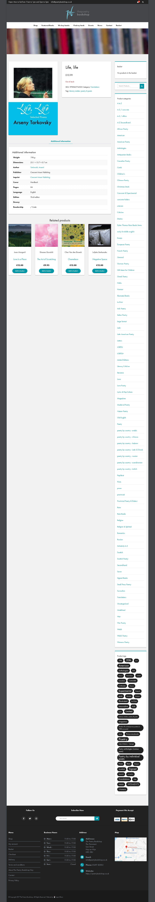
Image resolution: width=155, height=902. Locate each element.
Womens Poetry (123, 642)
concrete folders (123, 199)
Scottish (120, 552)
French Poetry (122, 251)
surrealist (130, 774)
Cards (119, 167)
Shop (36, 25)
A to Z (119, 103)
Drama (132, 686)
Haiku (119, 283)
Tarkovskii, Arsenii (37, 167)
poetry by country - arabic (127, 430)
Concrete (132, 680)
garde (121, 696)
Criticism (120, 212)
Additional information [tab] (61, 141)
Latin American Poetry (125, 334)
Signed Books (122, 578)
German (129, 696)
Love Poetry (121, 385)
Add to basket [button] (19, 271)
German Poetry (123, 263)
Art (133, 670)
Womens (122, 789)
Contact (109, 25)
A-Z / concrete (123, 109)
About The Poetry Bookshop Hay (20, 870)
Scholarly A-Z (122, 546)
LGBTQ (120, 347)
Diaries (120, 219)
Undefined (121, 610)
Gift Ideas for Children (126, 270)
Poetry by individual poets (129, 758)
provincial (121, 494)
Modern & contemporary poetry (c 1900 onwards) (129, 728)
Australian (129, 676)
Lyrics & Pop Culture (124, 392)
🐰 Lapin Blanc (58, 897)
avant (139, 675)
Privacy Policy (13, 880)
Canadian (122, 681)
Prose (121, 763)
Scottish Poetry (122, 559)
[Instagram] (36, 818)
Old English (121, 417)
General (120, 257)
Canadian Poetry (123, 161)
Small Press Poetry (124, 584)
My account (13, 844)
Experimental (125, 690)
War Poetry (121, 623)
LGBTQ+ (120, 353)
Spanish (121, 774)
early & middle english (125, 231)
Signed (132, 769)
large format (122, 321)
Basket (118, 25)
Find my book (79, 25)
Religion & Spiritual (124, 526)
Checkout (12, 854)
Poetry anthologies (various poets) (129, 750)
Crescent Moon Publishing (40, 177)
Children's (121, 174)
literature (120, 372)
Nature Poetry (122, 411)
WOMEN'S (133, 784)
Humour (120, 289)
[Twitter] (30, 818)
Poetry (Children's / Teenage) (126, 744)
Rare (119, 507)
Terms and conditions (16, 865)
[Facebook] (23, 818)
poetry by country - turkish (127, 469)
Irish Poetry (121, 308)
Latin (119, 328)
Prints (119, 482)
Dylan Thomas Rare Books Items (129, 225)
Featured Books (48, 25)
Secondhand (122, 565)
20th (128, 660)
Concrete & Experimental (127, 193)
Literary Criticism (123, 366)
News (100, 25)
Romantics (121, 533)
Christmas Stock (123, 186)
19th (120, 660)
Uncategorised (122, 603)
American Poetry (123, 142)
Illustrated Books (123, 295)
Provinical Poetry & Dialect (127, 501)
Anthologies (121, 148)
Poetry (119, 424)
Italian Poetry (122, 315)
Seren (119, 571)
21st (136, 661)
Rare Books (121, 514)
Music (120, 734)
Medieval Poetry (123, 405)
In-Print (120, 302)
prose (119, 488)
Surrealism (121, 591)
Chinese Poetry (123, 180)
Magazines (121, 398)
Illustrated (123, 701)
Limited (129, 711)
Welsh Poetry (122, 635)
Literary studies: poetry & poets (80, 91)
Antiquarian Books (124, 154)
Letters (119, 340)
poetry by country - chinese (127, 437)
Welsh (119, 629)
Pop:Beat (120, 475)
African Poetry (122, 129)
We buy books (64, 25)
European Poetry (123, 244)
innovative (123, 706)
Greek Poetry (122, 276)
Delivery (11, 859)
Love (119, 379)
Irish (133, 706)
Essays (119, 238)
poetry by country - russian (127, 456)
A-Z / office (122, 116)
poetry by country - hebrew (127, 443)
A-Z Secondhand (124, 122)
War (119, 616)
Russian (120, 539)
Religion (120, 520)
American (121, 135)
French (137, 691)
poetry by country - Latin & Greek (130, 449)
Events (91, 25)
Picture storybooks (132, 734)
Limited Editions (123, 360)
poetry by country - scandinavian (129, 462)
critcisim (120, 206)
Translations (95, 87)
